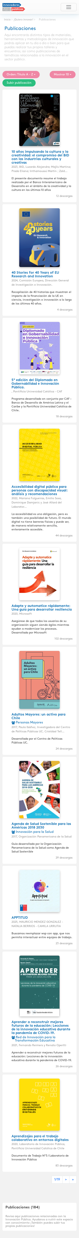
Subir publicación (19, 82)
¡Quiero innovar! (23, 19)
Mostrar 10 (61, 74)
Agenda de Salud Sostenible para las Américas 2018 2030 (41, 825)
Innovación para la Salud (34, 831)
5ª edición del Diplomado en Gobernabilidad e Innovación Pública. (35, 384)
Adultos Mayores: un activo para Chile (38, 716)
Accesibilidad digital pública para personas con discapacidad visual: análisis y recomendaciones (39, 490)
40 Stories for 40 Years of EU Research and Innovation (35, 274)
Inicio (7, 19)
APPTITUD (20, 918)
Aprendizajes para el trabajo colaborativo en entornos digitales (40, 1138)
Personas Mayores (29, 722)
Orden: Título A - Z (20, 74)
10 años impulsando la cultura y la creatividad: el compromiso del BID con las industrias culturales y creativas (40, 157)
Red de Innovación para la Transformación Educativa (35, 1039)
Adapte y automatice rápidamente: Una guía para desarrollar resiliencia (42, 608)
